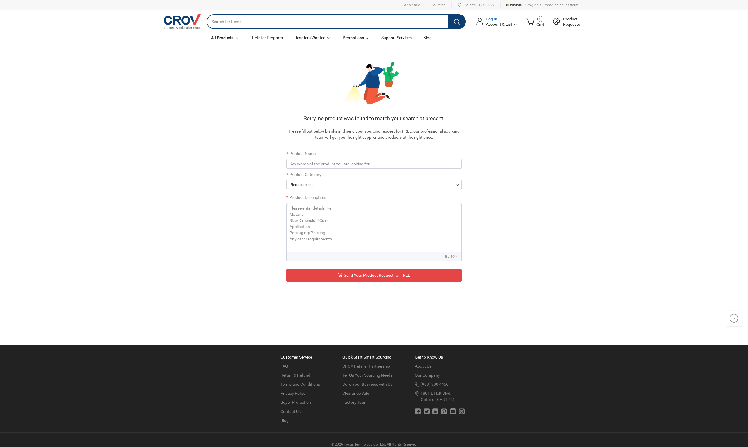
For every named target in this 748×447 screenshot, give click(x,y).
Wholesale (412, 5)
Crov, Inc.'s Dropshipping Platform (552, 5)
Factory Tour (354, 402)
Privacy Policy (293, 393)
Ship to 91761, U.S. (479, 5)
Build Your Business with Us (367, 384)
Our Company (427, 375)
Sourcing (439, 5)
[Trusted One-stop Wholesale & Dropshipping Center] (182, 21)
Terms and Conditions (300, 384)
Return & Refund (295, 375)
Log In (491, 19)
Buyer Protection (295, 402)
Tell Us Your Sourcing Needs (367, 375)
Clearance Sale (355, 393)
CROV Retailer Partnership (366, 366)
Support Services (396, 37)
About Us (423, 366)
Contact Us (290, 411)
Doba (514, 5)
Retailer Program (267, 37)
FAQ (284, 366)
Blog (427, 37)
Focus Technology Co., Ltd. (365, 444)
